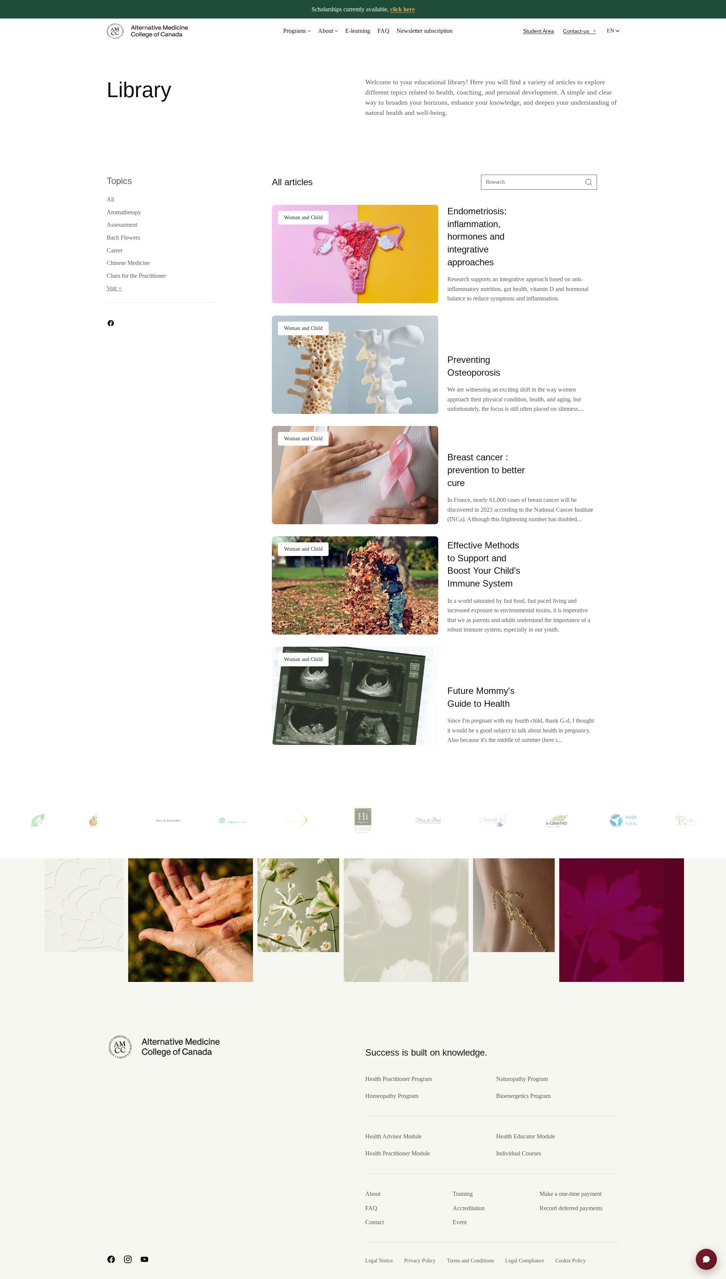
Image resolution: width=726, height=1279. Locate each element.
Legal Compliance (524, 1261)
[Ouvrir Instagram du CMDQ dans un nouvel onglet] (127, 1259)
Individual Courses (518, 1153)
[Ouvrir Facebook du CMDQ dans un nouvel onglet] (111, 1259)
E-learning (357, 31)
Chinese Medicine (128, 263)
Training (463, 1194)
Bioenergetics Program (523, 1096)
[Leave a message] (706, 1259)
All (110, 200)
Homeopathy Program (391, 1096)
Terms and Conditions (470, 1261)
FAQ (383, 31)
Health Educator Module (525, 1136)
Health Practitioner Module (397, 1153)
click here (402, 9)
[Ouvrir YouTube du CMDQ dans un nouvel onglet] (144, 1259)
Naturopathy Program (522, 1079)
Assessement (122, 225)
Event (460, 1222)
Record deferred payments (571, 1208)
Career (115, 250)
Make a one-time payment (571, 1194)
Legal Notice (379, 1261)
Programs (294, 31)
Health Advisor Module (393, 1136)
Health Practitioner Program (398, 1079)
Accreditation (469, 1208)
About (325, 31)
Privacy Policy (420, 1261)
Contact (374, 1222)
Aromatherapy (124, 212)
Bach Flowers (123, 238)
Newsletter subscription (425, 31)
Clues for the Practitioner (136, 276)
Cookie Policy (570, 1261)
